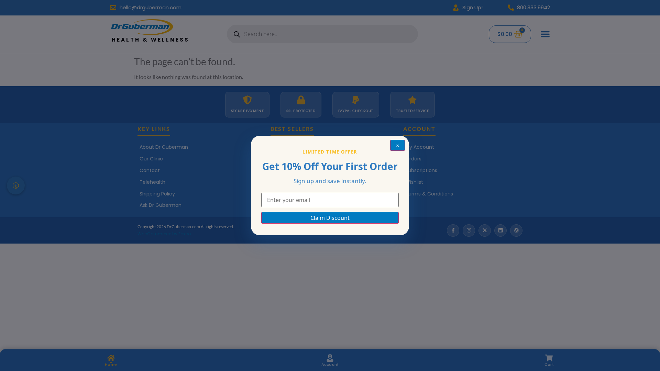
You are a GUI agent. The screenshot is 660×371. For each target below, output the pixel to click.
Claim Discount (330, 218)
